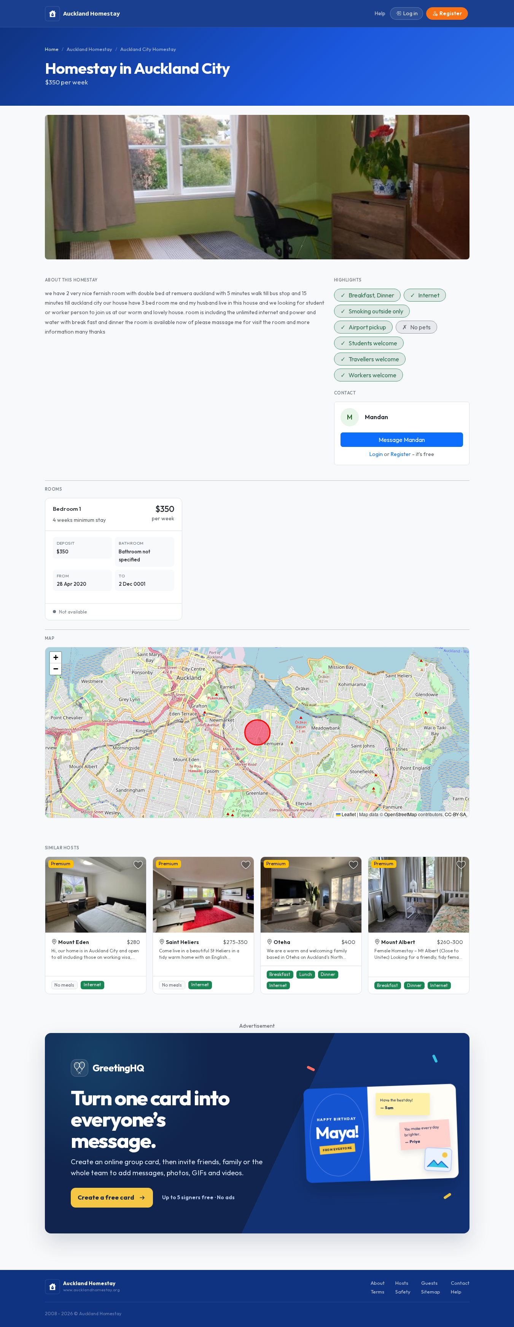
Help (456, 1292)
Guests (429, 1283)
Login (376, 454)
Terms (377, 1292)
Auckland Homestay (89, 49)
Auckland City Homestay (148, 49)
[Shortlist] (138, 864)
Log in (410, 13)
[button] (55, 657)
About (378, 1283)
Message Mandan (402, 439)
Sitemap (430, 1292)
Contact (460, 1283)
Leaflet (348, 814)
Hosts (401, 1283)
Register (401, 454)
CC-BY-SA (455, 814)
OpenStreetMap (400, 814)
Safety (403, 1292)
